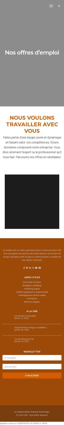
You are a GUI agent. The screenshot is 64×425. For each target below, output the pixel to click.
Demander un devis (32, 282)
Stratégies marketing (32, 285)
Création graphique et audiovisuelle (32, 292)
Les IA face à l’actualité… (25, 316)
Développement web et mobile (32, 295)
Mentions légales (32, 302)
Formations (32, 298)
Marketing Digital (32, 289)
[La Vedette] (13, 6)
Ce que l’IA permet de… (24, 339)
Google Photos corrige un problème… (31, 327)
